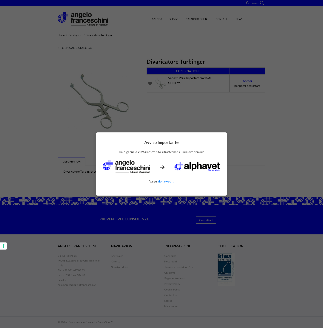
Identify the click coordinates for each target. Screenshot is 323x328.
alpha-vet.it (165, 181)
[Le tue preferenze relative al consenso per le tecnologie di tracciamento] (3, 246)
